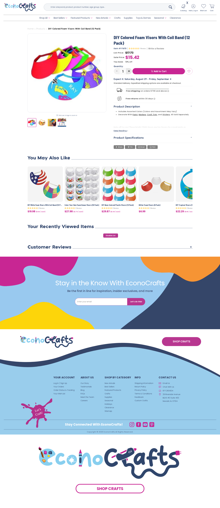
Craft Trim (152, 114)
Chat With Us (168, 387)
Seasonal (159, 17)
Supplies (108, 397)
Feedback (139, 397)
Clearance (109, 407)
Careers (84, 400)
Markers (142, 114)
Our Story (85, 383)
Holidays (108, 404)
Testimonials (86, 386)
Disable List (111, 235)
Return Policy (140, 386)
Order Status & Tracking (64, 390)
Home (31, 29)
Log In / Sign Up (60, 383)
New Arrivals (102, 17)
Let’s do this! (136, 301)
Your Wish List (59, 393)
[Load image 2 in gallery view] (41, 122)
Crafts (107, 393)
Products (40, 29)
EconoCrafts (109, 432)
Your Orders (59, 386)
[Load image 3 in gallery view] (52, 122)
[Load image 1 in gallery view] (32, 122)
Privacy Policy (141, 390)
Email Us (166, 383)
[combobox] (109, 7)
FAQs (83, 393)
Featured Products (80, 17)
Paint (135, 114)
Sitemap (108, 411)
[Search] (170, 7)
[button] (45, 18)
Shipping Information (144, 383)
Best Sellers (59, 17)
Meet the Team (87, 397)
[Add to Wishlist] (59, 170)
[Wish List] (188, 71)
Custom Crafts (141, 400)
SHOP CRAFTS (181, 341)
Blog (82, 390)
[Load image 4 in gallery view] (62, 122)
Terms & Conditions (143, 393)
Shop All (43, 17)
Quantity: (118, 66)
